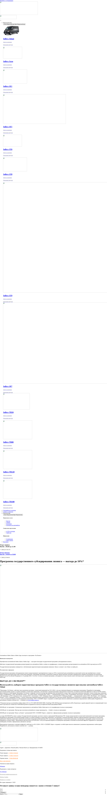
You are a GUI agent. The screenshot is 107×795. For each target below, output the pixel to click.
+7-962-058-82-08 (13, 758)
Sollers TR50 (8, 412)
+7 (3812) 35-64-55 (13, 755)
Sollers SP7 (7, 386)
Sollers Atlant (8, 39)
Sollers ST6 (7, 149)
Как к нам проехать (5, 761)
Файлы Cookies (4, 777)
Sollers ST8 (7, 174)
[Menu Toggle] (0, 20)
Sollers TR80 (8, 442)
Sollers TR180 (8, 502)
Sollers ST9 (7, 296)
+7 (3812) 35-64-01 (13, 753)
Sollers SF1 (7, 86)
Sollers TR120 (8, 472)
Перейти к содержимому (6, 0)
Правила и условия (5, 779)
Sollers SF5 (7, 127)
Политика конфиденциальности (8, 774)
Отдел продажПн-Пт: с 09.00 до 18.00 (8, 553)
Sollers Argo (8, 61)
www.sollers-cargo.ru (33, 700)
